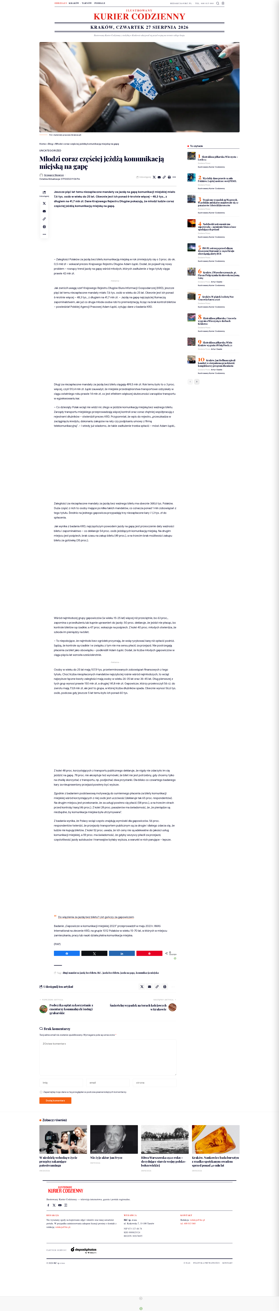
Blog (50, 143)
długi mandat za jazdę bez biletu (79, 972)
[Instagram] (65, 1205)
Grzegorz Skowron (54, 175)
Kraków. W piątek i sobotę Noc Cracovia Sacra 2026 (216, 298)
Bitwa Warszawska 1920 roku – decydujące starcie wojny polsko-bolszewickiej (163, 1161)
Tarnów (87, 3)
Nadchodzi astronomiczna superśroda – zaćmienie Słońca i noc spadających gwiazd (217, 227)
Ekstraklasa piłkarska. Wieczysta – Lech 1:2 (218, 158)
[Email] (159, 177)
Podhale (99, 3)
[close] (140, 1298)
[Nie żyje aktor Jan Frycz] (114, 1139)
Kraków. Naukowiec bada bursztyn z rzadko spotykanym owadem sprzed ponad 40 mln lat (215, 1161)
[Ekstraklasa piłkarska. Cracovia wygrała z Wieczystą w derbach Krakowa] (191, 317)
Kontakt (227, 1262)
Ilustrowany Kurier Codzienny (211, 167)
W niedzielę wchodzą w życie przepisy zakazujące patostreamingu (58, 1161)
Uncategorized (50, 150)
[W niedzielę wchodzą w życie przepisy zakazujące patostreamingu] (63, 1139)
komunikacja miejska (147, 972)
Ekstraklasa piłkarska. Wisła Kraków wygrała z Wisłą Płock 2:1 (215, 344)
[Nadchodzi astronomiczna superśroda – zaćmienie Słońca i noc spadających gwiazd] (191, 223)
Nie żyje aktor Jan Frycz (106, 1158)
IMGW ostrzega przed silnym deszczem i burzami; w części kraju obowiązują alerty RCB (216, 251)
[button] (217, 3)
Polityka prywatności (206, 1262)
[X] (54, 1205)
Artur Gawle (216, 282)
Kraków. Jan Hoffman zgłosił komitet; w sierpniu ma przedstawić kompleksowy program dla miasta (216, 363)
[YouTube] (60, 1205)
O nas (187, 1262)
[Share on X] (154, 177)
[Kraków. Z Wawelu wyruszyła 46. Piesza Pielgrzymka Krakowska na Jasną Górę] (191, 272)
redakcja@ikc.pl (181, 3)
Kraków (74, 3)
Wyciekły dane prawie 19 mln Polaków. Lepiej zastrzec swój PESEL (217, 180)
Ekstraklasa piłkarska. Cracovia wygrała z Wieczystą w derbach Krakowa (217, 321)
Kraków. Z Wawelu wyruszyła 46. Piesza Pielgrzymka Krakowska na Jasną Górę (218, 275)
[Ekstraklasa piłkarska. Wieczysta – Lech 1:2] (191, 156)
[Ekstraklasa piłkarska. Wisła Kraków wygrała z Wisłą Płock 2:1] (191, 342)
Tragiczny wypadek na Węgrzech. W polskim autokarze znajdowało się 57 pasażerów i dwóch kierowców (218, 202)
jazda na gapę (127, 972)
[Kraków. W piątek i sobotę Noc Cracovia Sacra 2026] (191, 296)
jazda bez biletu (111, 972)
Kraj (43, 1151)
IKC (99, 972)
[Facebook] (48, 1205)
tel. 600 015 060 (204, 3)
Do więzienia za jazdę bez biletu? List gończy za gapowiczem (96, 917)
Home (42, 143)
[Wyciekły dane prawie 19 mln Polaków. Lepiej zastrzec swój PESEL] (191, 177)
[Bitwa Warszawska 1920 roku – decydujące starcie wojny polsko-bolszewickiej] (165, 1139)
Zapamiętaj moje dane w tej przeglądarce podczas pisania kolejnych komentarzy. (85, 1092)
